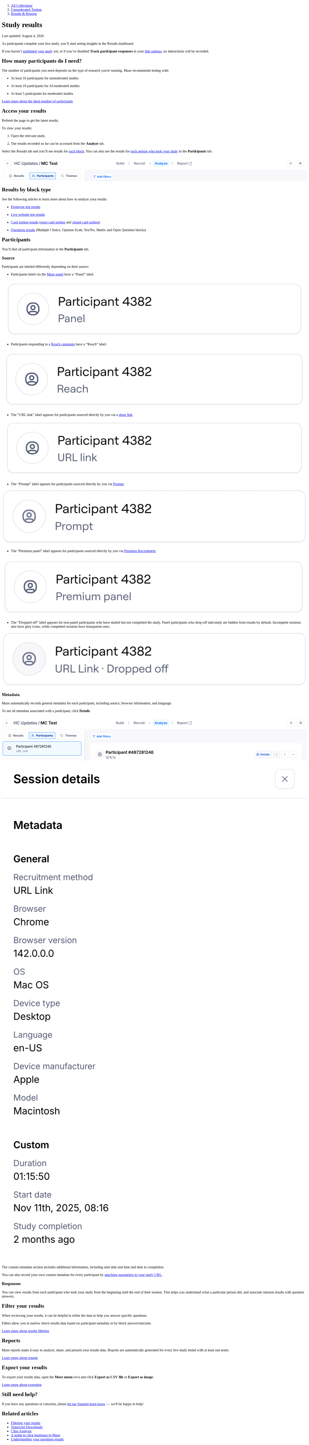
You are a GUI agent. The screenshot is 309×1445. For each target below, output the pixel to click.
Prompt (118, 484)
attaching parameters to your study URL (133, 1275)
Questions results (23, 230)
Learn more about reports (20, 1358)
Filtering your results (25, 1423)
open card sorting (52, 222)
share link (126, 415)
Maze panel (55, 274)
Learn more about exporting (22, 1385)
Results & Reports (24, 14)
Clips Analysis (21, 1431)
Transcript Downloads (27, 1427)
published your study (38, 51)
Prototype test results (25, 207)
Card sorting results (24, 222)
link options (153, 51)
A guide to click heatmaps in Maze (35, 1435)
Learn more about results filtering (25, 1331)
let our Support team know (86, 1404)
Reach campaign (63, 344)
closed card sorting (85, 222)
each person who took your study (154, 151)
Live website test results (28, 214)
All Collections (21, 5)
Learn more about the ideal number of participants (37, 101)
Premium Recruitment (139, 551)
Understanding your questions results (37, 1439)
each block (76, 151)
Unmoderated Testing (26, 10)
